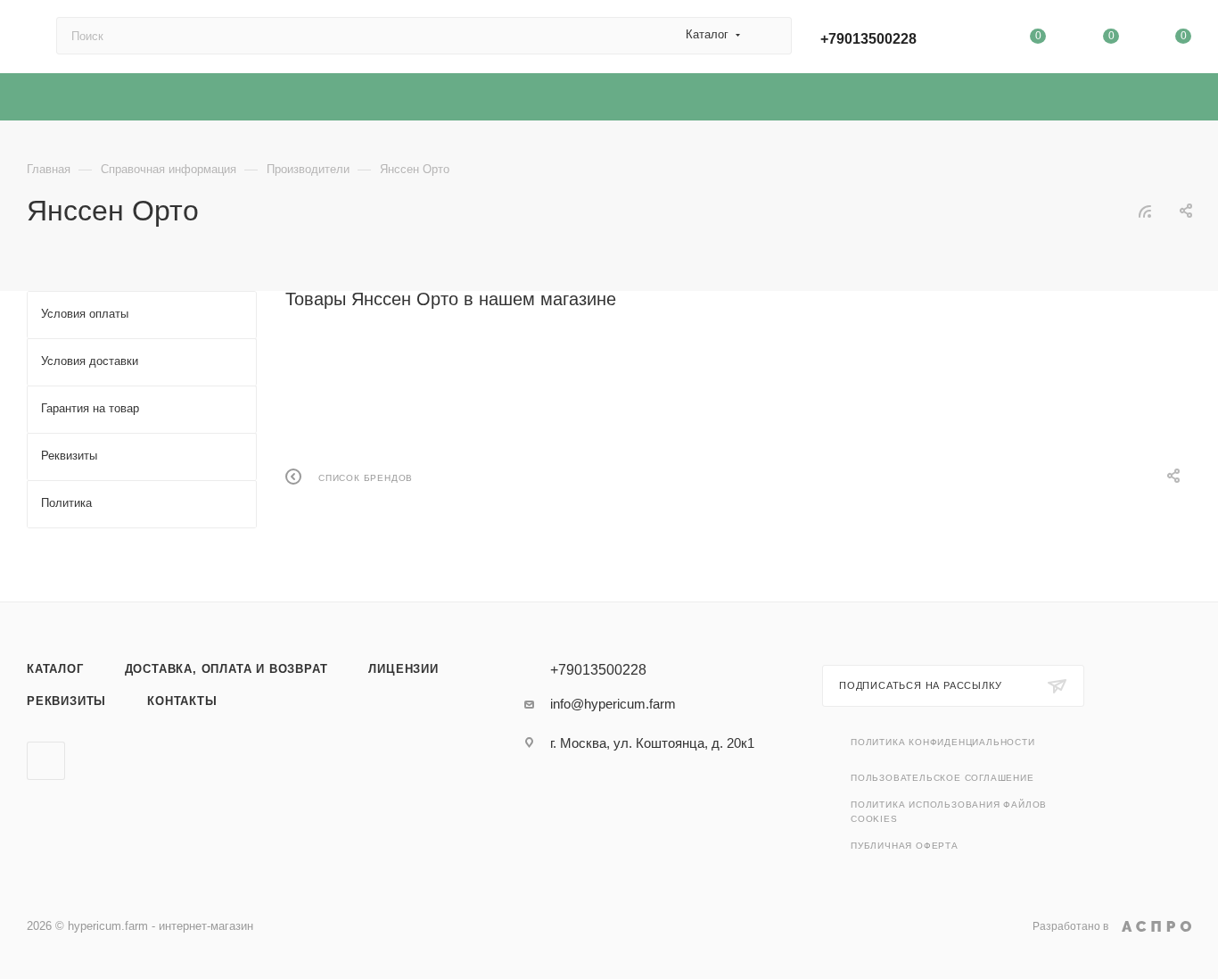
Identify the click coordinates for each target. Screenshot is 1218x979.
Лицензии (403, 669)
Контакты (182, 701)
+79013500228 (868, 38)
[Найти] (770, 35)
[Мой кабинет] (966, 40)
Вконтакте (46, 761)
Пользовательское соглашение (942, 778)
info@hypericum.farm (613, 703)
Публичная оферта (905, 845)
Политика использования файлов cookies (949, 812)
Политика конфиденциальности (943, 742)
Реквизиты (66, 701)
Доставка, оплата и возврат (226, 669)
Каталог (55, 669)
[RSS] (1145, 211)
